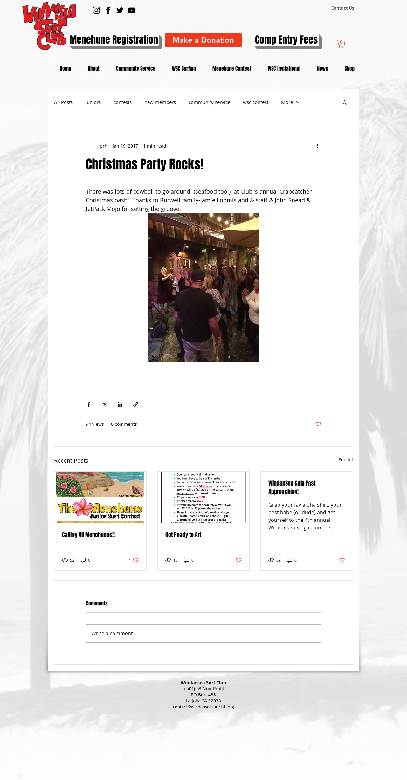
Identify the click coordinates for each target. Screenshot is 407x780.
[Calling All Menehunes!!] (100, 497)
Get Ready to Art (183, 535)
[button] (341, 44)
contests (123, 102)
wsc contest (255, 102)
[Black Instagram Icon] (96, 10)
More (287, 102)
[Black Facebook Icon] (108, 10)
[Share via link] (136, 404)
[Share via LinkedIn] (120, 404)
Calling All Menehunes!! (88, 535)
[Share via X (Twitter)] (104, 404)
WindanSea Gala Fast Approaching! (291, 487)
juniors (93, 102)
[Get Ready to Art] (204, 497)
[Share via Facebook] (89, 404)
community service (209, 102)
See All (346, 460)
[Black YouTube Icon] (131, 10)
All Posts (63, 102)
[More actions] (317, 145)
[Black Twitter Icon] (120, 10)
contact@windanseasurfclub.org (203, 706)
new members (160, 102)
